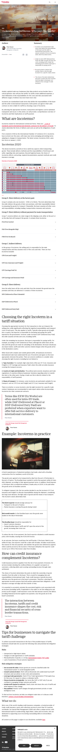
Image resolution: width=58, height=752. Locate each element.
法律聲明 (4, 728)
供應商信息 (15, 734)
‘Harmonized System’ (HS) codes (38, 658)
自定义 (48, 745)
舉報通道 (4, 737)
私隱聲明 (14, 728)
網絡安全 (4, 731)
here (43, 720)
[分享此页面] (23, 54)
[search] (49, 2)
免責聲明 (14, 731)
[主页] (5, 2)
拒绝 (24, 745)
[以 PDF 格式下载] (26, 54)
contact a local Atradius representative (20, 697)
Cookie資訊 (4, 734)
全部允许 (36, 745)
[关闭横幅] (54, 728)
